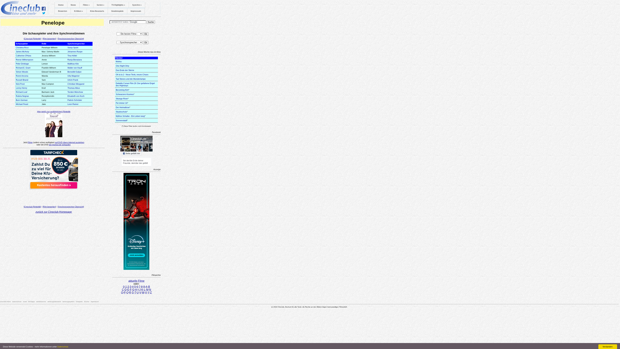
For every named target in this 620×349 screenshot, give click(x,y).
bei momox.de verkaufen (60, 145)
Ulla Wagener (73, 76)
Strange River (122, 99)
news (25, 301)
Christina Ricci (22, 48)
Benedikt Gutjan (74, 72)
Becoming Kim (122, 90)
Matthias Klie (73, 64)
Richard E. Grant (23, 68)
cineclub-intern (5, 301)
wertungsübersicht (54, 301)
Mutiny (119, 61)
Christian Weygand (75, 84)
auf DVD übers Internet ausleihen (69, 142)
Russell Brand (22, 80)
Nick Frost (20, 84)
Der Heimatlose (122, 107)
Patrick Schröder (74, 100)
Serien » (100, 5)
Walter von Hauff (74, 68)
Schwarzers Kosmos (125, 94)
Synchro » (137, 5)
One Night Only (122, 66)
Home (61, 5)
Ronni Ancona (22, 76)
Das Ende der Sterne (125, 70)
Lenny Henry (21, 88)
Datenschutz (62, 347)
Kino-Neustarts (97, 11)
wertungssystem (68, 301)
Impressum (136, 11)
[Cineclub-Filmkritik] (32, 39)
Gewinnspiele (117, 11)
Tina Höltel (72, 56)
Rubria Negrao (22, 96)
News (73, 5)
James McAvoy (22, 52)
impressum (95, 301)
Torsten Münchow (75, 92)
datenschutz (16, 301)
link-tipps (31, 301)
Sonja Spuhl (72, 48)
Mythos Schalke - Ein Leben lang (130, 116)
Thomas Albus (73, 88)
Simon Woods (22, 72)
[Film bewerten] (49, 39)
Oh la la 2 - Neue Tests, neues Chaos (132, 75)
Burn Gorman (22, 100)
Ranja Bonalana (74, 60)
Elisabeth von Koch (75, 96)
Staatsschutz (121, 112)
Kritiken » (78, 11)
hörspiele (79, 301)
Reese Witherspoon (24, 60)
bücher (86, 301)
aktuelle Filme (136, 281)
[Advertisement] (54, 196)
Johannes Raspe (75, 52)
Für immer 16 (121, 103)
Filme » (86, 5)
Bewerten (62, 11)
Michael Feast (22, 104)
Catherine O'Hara (23, 56)
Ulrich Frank (72, 80)
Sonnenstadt (121, 120)
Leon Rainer (72, 104)
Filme (30, 142)
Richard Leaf (21, 92)
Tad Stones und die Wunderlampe (131, 79)
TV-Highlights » (118, 5)
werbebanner (41, 301)
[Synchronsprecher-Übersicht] (71, 39)
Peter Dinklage (22, 64)
